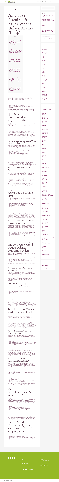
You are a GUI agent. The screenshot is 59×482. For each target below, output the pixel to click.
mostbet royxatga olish (45, 211)
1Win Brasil (44, 113)
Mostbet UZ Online (45, 218)
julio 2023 (43, 68)
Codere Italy (44, 163)
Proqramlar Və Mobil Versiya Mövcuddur (16, 50)
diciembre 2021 (44, 94)
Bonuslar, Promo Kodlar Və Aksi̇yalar (15, 51)
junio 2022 (43, 86)
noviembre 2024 (44, 49)
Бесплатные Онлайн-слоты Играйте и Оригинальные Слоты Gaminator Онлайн (48, 28)
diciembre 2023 (44, 63)
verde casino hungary (45, 250)
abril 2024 (43, 57)
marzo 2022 (44, 90)
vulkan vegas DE (44, 251)
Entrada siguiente (33, 448)
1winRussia (44, 122)
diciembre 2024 (44, 48)
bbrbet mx (44, 155)
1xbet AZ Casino (44, 126)
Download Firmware (45, 168)
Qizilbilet (43, 231)
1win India (43, 117)
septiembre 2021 (44, 98)
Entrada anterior (10, 448)
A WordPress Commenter (46, 38)
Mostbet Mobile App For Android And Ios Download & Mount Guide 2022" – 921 (48, 206)
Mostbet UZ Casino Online (46, 215)
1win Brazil (43, 114)
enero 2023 (44, 76)
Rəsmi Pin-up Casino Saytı (14, 44)
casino (43, 160)
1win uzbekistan (44, 121)
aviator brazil (44, 145)
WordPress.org (44, 268)
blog (43, 159)
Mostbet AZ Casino (45, 191)
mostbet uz (44, 214)
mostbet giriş (44, 198)
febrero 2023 (44, 75)
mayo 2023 (44, 71)
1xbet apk (43, 124)
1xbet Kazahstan (44, 136)
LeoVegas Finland (45, 179)
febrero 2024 (44, 60)
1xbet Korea (44, 137)
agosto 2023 (44, 67)
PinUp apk (43, 230)
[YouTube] (14, 458)
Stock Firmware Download (46, 243)
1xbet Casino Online (45, 133)
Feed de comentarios (45, 266)
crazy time (44, 164)
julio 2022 (43, 84)
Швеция (43, 257)
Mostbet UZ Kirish (45, 216)
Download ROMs (45, 170)
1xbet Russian (44, 140)
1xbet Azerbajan (44, 128)
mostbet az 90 (44, 190)
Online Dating (44, 219)
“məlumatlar (12, 63)
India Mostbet (44, 175)
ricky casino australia (45, 234)
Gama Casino (44, 174)
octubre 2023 (44, 64)
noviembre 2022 (44, 79)
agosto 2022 (44, 83)
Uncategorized (10, 11)
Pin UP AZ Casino (45, 222)
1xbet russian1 (44, 141)
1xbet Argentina (44, 125)
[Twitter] (10, 458)
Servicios (45, 1)
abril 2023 (43, 72)
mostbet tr (44, 212)
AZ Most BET (44, 148)
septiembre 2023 (45, 65)
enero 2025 (44, 46)
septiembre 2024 (45, 52)
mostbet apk (44, 186)
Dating (43, 166)
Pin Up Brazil (44, 223)
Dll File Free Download (45, 167)
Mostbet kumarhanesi (45, 203)
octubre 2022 (44, 80)
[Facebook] (8, 458)
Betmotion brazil (44, 156)
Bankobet (43, 152)
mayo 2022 (44, 87)
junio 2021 (43, 99)
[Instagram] (12, 458)
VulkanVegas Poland (45, 254)
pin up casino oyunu (22, 147)
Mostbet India (44, 199)
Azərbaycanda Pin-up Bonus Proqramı (16, 81)
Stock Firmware (44, 242)
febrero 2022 (44, 91)
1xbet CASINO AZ (45, 132)
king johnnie (44, 178)
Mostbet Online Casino (45, 208)
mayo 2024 (44, 56)
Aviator (43, 144)
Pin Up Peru (44, 227)
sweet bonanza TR (45, 246)
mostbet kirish (44, 202)
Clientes (49, 1)
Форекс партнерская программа (47, 255)
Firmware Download (45, 171)
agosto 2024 (44, 53)
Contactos (53, 1)
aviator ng (43, 147)
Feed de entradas (45, 265)
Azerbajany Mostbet (45, 149)
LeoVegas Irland (44, 182)
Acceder (43, 264)
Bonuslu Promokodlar (13, 67)
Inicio (38, 1)
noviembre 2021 (44, 95)
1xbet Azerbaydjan (45, 129)
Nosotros (41, 1)
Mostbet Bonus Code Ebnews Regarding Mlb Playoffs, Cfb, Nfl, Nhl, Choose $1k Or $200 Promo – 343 (47, 195)
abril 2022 (43, 88)
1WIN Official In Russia (45, 118)
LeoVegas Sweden (45, 183)
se (42, 235)
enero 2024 (44, 61)
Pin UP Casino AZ (45, 226)
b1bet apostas (44, 151)
